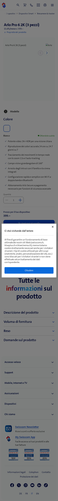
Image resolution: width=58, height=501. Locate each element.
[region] (28, 250)
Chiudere (29, 270)
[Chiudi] (53, 227)
